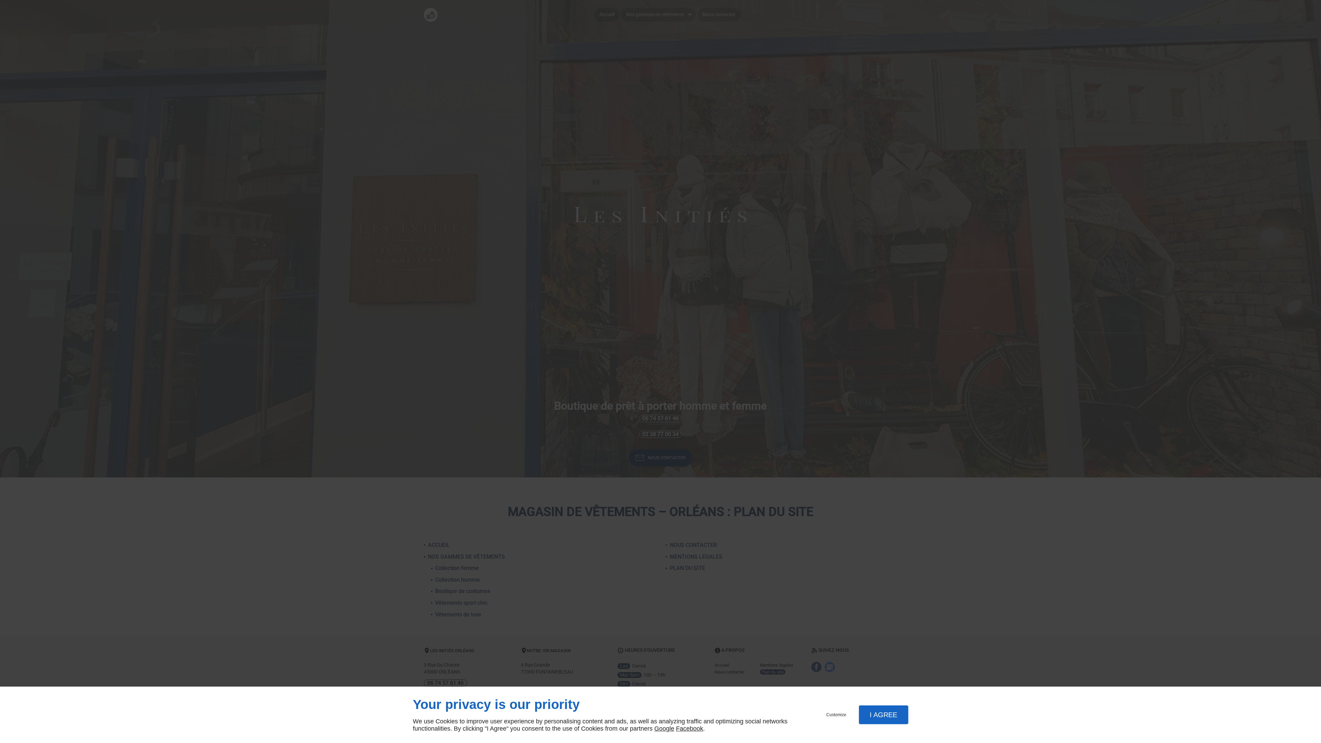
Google (664, 728)
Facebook (689, 728)
